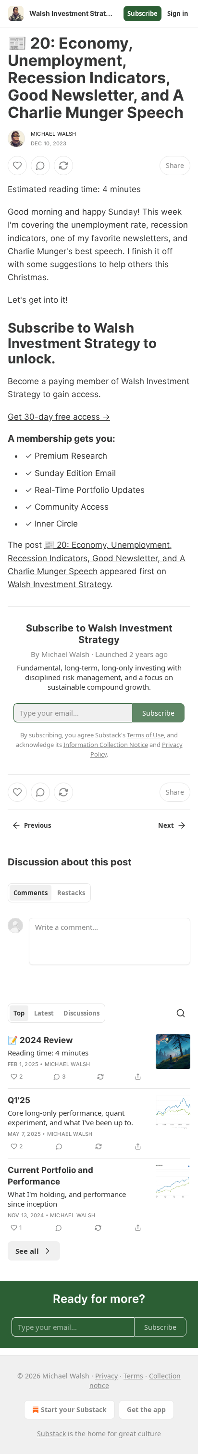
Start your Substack (74, 1409)
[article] (99, 1058)
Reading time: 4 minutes (48, 1052)
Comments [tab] (30, 892)
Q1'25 (19, 1100)
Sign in (177, 13)
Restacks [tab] (71, 892)
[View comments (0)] (40, 165)
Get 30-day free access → (59, 417)
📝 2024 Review (40, 1040)
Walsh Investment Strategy (59, 584)
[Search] (180, 1013)
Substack (51, 1433)
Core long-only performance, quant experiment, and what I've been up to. (70, 1117)
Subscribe (142, 13)
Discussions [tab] (81, 1013)
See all (27, 1251)
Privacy (106, 1375)
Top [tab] (19, 1013)
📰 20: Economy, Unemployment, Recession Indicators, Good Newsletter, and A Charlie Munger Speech (97, 558)
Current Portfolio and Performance (50, 1175)
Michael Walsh (53, 133)
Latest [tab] (44, 1013)
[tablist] (49, 892)
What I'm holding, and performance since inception (67, 1199)
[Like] (17, 165)
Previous (37, 825)
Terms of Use (145, 735)
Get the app (146, 1409)
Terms (133, 1375)
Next (166, 825)
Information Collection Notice (105, 744)
